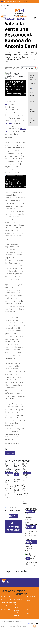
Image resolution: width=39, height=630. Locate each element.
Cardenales (17, 607)
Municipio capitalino (29, 542)
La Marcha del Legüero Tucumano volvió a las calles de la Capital (9, 487)
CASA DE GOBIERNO (30, 527)
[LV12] (5, 583)
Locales (3, 599)
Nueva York (10, 453)
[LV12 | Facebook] (30, 581)
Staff (28, 600)
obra (7, 104)
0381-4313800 (22, 626)
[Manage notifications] (34, 626)
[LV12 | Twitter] (34, 581)
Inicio (3, 596)
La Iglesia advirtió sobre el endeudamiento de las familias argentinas (31, 566)
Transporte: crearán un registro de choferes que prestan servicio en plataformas (30, 551)
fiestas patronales (28, 473)
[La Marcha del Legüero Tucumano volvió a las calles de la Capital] (8, 475)
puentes (16, 615)
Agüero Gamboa (30, 511)
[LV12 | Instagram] (30, 584)
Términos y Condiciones (7, 621)
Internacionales (12, 606)
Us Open (16, 603)
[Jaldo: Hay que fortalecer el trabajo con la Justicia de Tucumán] (13, 513)
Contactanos (31, 596)
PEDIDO (28, 558)
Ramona (8, 123)
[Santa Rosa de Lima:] (25, 475)
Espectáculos (12, 603)
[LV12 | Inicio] (37, 590)
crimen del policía (12, 516)
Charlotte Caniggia (17, 611)
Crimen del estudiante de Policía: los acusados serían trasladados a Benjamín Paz (30, 520)
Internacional (18, 599)
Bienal (16, 474)
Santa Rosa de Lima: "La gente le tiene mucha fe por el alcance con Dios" (25, 490)
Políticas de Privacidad (19, 621)
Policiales (11, 596)
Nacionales (4, 606)
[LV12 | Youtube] (34, 584)
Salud (9, 609)
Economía (4, 609)
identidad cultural (11, 473)
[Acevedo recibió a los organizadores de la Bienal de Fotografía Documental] (17, 477)
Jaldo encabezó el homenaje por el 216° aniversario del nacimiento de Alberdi (31, 535)
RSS (28, 613)
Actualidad (4, 603)
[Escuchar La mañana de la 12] (35, 18)
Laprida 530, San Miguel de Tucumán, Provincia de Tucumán (13, 625)
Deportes (10, 599)
